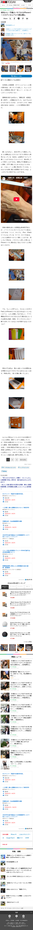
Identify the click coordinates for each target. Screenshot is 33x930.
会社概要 (17, 920)
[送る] (18, 18)
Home (9, 917)
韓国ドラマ (20, 838)
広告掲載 (12, 920)
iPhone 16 (13, 834)
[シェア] (14, 18)
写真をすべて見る (17, 76)
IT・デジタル (9, 5)
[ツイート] (10, 18)
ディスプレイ (20, 586)
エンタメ (23, 5)
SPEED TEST (16, 5)
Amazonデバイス (5, 587)
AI (3, 838)
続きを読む (23, 460)
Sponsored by (21, 579)
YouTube (23, 917)
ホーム (3, 5)
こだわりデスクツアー (24, 834)
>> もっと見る (28, 641)
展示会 (5, 471)
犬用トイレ (28, 586)
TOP (16, 912)
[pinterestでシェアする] (23, 18)
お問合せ (7, 920)
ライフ (29, 5)
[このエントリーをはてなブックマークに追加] (27, 18)
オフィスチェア (13, 586)
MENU (26, 1)
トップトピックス (24, 467)
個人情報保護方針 (23, 920)
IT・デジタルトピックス (9, 467)
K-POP (27, 838)
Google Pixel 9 (10, 838)
